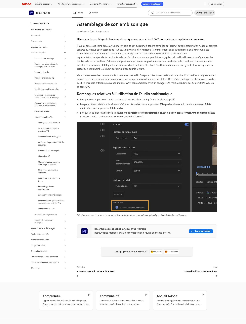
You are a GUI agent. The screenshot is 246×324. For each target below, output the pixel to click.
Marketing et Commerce (99, 4)
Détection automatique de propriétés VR (48, 129)
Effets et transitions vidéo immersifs (48, 171)
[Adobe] (26, 4)
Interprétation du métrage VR (49, 136)
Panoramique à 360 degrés (49, 150)
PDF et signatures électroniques (70, 4)
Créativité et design (42, 4)
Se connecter (216, 4)
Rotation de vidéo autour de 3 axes (49, 179)
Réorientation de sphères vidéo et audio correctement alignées (51, 201)
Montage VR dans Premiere (49, 123)
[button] (205, 4)
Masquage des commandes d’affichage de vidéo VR (49, 163)
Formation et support (126, 4)
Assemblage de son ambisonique (46, 187)
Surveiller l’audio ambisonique (50, 195)
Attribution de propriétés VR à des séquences (51, 143)
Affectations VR (44, 156)
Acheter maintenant (152, 4)
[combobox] (170, 13)
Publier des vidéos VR (46, 209)
